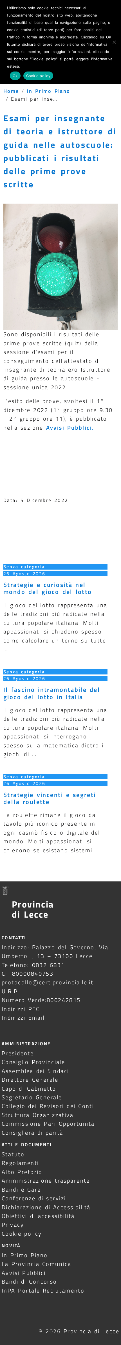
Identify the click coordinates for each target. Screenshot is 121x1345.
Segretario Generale (32, 1097)
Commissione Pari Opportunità (48, 1123)
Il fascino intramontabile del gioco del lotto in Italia (51, 693)
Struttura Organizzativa (37, 1115)
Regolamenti (20, 1163)
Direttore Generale (30, 1079)
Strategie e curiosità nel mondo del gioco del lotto (47, 588)
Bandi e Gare (21, 1189)
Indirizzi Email (23, 1017)
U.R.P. (10, 991)
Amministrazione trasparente (46, 1180)
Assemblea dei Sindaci (35, 1071)
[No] (114, 42)
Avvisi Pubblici (24, 1272)
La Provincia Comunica (36, 1263)
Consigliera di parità (32, 1132)
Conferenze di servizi (34, 1198)
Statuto (13, 1154)
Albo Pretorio (22, 1171)
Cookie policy (22, 1233)
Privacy (13, 1224)
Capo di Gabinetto (29, 1088)
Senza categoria (24, 566)
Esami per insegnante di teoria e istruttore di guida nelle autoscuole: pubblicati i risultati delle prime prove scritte (60, 151)
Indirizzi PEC (21, 1009)
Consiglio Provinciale (33, 1062)
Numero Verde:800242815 (41, 1000)
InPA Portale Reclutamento (43, 1290)
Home (11, 91)
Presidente (18, 1053)
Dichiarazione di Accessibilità (46, 1207)
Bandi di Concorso (29, 1281)
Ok (15, 75)
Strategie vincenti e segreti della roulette (49, 798)
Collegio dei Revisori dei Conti (48, 1106)
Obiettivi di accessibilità (38, 1216)
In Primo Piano (48, 91)
